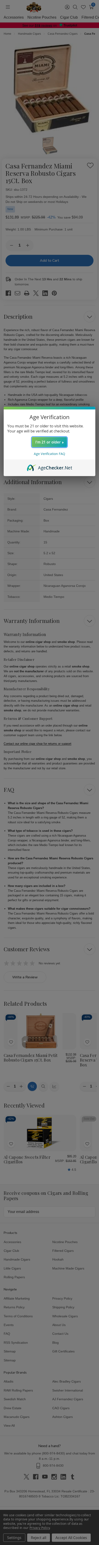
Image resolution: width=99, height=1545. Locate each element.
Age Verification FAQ (49, 454)
